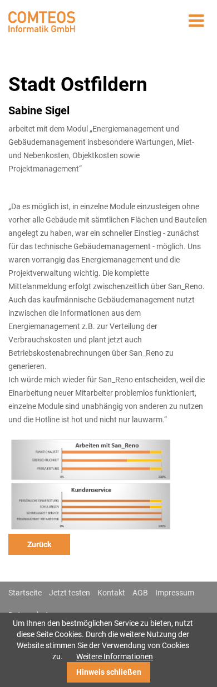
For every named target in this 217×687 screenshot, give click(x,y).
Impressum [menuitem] (174, 592)
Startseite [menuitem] (25, 592)
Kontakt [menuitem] (111, 592)
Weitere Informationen (114, 656)
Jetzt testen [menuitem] (69, 592)
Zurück (39, 544)
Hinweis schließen (108, 672)
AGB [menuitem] (140, 592)
